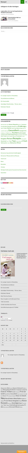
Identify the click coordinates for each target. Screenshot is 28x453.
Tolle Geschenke (5, 301)
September (3, 172)
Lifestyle (10, 395)
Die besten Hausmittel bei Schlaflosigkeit (11, 153)
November (3, 164)
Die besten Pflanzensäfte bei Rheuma (10, 155)
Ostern (5, 136)
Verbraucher (4, 143)
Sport (21, 403)
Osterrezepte (9, 136)
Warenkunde (6, 407)
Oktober (3, 167)
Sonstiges (15, 403)
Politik (22, 398)
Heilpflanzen (3, 133)
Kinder (10, 133)
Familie (13, 391)
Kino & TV (5, 395)
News (2, 161)
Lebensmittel (11, 134)
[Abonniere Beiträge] (2, 362)
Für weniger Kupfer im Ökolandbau (9, 95)
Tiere (10, 141)
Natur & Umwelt (21, 396)
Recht (20, 400)
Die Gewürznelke (5, 101)
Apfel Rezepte (3, 124)
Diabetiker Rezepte (11, 126)
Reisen (10, 138)
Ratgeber (4, 138)
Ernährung (21, 126)
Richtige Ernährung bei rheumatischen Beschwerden (13, 169)
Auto (8, 124)
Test (7, 141)
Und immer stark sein (7, 251)
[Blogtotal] (10, 182)
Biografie (15, 124)
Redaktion (12, 14)
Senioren (10, 403)
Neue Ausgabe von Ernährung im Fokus (10, 299)
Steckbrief (3, 141)
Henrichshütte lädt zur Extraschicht (14, 18)
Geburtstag (14, 128)
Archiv (5, 388)
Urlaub (24, 141)
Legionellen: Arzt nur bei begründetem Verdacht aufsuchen (11, 11)
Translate (10, 320)
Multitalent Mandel (5, 106)
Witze (21, 407)
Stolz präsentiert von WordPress (7, 443)
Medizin (16, 134)
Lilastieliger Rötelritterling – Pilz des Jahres (11, 104)
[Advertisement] (14, 50)
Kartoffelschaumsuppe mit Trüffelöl (9, 307)
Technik (24, 403)
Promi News (8, 401)
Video (8, 142)
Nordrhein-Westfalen (22, 134)
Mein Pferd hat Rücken (6, 296)
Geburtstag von (20, 128)
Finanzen (18, 391)
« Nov (2, 344)
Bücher (19, 124)
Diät (17, 126)
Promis (23, 136)
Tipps (14, 141)
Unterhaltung (19, 141)
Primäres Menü (26, 2)
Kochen (15, 133)
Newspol (3, 2)
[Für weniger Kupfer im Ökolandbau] (4, 82)
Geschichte (7, 394)
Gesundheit (13, 130)
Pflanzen (14, 136)
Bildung (5, 389)
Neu (3, 398)
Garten (9, 128)
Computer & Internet (21, 389)
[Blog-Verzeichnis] (4, 182)
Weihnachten (13, 143)
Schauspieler (23, 138)
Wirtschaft (12, 407)
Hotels (7, 133)
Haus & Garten (20, 393)
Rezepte (17, 138)
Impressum (3, 158)
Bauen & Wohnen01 (18, 388)
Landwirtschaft (4, 134)
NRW (2, 136)
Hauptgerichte (22, 130)
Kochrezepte (22, 133)
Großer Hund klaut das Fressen (8, 304)
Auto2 (11, 388)
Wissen (19, 143)
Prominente (18, 136)
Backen (11, 124)
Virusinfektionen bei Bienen (7, 98)
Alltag (2, 388)
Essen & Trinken (6, 392)
